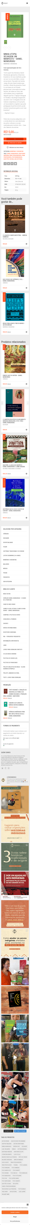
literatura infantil (7, 1154)
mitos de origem (23, 1157)
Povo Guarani (23, 1165)
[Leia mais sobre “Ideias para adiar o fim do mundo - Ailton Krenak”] (26, 332)
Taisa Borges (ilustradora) (9, 1189)
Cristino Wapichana (18, 1143)
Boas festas (6, 594)
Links (4, 645)
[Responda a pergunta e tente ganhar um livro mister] (15, 1028)
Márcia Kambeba (18, 1159)
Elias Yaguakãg (6, 1149)
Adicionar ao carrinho (16, 143)
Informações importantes (11, 641)
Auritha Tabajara (6, 1143)
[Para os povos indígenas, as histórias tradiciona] (15, 857)
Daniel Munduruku (12, 153)
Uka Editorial (18, 159)
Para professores (7, 1165)
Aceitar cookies (15, 1212)
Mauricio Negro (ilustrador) (9, 1157)
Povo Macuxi (14, 1173)
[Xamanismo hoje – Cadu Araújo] (5, 47)
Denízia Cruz (16, 1146)
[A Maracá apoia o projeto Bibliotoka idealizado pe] (15, 971)
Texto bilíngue (22, 1189)
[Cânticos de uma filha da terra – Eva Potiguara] (9, 47)
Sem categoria (7, 581)
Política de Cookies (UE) (10, 658)
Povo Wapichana (6, 1181)
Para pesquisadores (15, 155)
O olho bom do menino (9, 654)
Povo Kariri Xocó (6, 1170)
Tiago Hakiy (5, 1191)
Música (5, 568)
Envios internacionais (9, 628)
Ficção (5, 547)
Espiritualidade (8, 542)
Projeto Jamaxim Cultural (11, 673)
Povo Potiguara (17, 1175)
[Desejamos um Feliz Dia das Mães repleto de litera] (15, 914)
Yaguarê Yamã (5, 1194)
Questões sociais (9, 159)
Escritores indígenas (9, 632)
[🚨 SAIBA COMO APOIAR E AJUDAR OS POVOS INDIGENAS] (15, 943)
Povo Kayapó (16, 1170)
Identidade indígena (7, 1151)
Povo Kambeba (15, 1167)
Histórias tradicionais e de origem (12, 468)
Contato (5, 623)
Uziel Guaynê (22, 1191)
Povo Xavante (16, 1181)
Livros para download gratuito (12, 649)
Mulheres (5, 239)
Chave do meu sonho (9, 604)
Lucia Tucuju (17, 1154)
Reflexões (15, 1183)
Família (14, 1149)
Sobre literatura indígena (9, 1186)
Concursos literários (9, 619)
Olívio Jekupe (5, 1162)
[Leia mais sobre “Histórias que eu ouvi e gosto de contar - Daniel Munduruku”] (26, 518)
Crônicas (5, 283)
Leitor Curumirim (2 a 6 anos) (11, 555)
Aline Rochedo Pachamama (18, 1141)
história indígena (22, 1149)
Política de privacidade (10, 662)
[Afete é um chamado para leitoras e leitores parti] (15, 800)
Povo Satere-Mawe (14, 1178)
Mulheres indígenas (7, 1159)
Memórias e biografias (10, 64)
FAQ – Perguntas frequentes (11, 636)
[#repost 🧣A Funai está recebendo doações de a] (15, 885)
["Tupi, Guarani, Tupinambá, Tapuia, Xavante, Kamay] (15, 1000)
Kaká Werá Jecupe (18, 1151)
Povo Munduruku (17, 157)
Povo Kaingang (6, 1167)
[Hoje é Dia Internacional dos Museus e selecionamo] (15, 828)
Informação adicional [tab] (11, 171)
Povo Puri (4, 1178)
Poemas (16, 1165)
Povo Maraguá (23, 1173)
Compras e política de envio (11, 615)
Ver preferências (15, 1221)
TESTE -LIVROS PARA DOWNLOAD (12, 677)
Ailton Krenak (5, 1141)
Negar (15, 1217)
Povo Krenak (5, 1173)
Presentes (6, 577)
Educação (10, 239)
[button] (27, 1204)
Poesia (5, 573)
